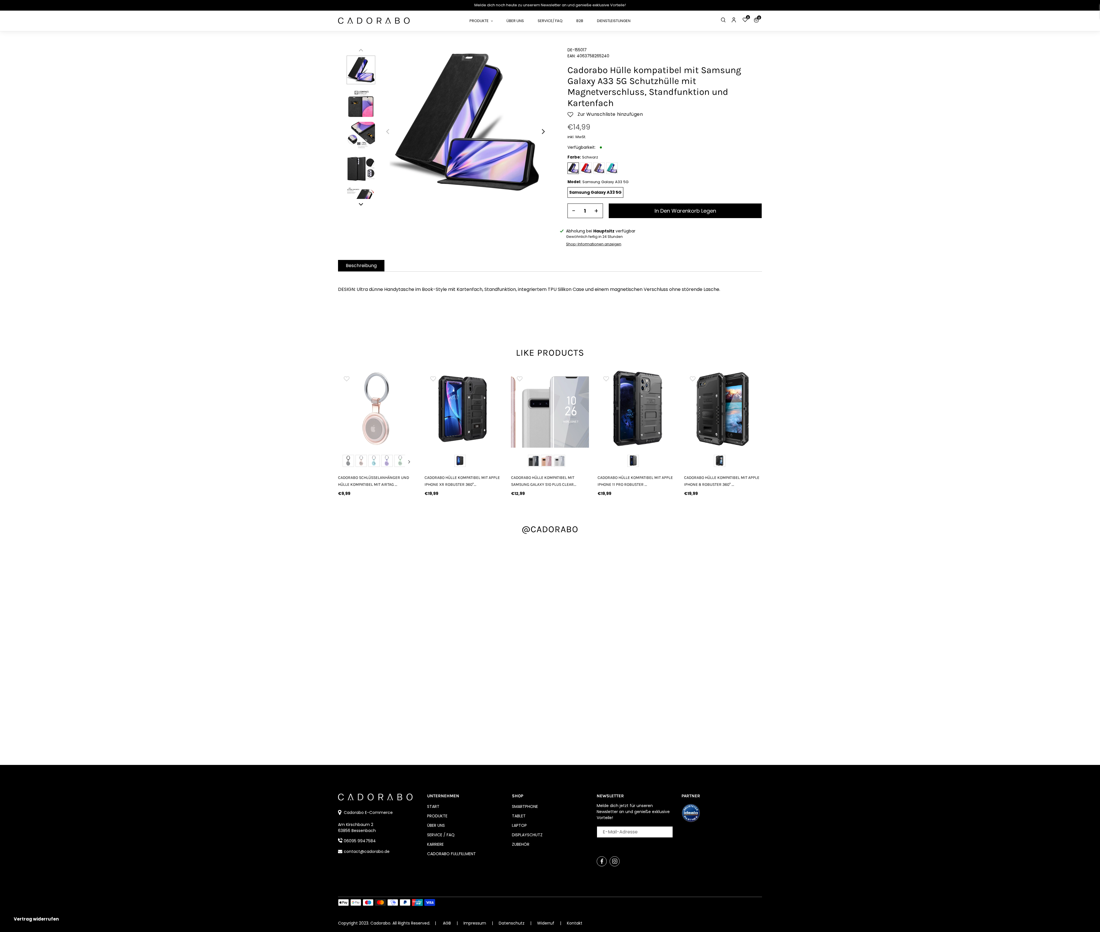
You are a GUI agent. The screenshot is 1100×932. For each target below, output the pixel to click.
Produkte (437, 816)
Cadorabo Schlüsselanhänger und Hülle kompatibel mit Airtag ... (373, 481)
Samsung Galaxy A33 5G (595, 192)
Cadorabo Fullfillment (451, 854)
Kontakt (574, 923)
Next (409, 462)
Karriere (435, 844)
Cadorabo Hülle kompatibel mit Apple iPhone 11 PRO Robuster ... (635, 481)
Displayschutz (527, 835)
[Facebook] (602, 861)
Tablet (519, 816)
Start (433, 806)
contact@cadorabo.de (367, 851)
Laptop (519, 825)
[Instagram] (615, 861)
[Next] (543, 131)
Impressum (475, 923)
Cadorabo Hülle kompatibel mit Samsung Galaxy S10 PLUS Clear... (543, 481)
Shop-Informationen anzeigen (593, 244)
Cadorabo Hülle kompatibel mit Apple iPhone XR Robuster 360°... (462, 481)
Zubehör (520, 844)
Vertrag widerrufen (36, 919)
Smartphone (525, 806)
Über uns (436, 825)
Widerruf (546, 923)
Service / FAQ (441, 835)
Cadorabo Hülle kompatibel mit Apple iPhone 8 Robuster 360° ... (721, 481)
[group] (377, 409)
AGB (447, 923)
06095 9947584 (360, 841)
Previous (345, 462)
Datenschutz (512, 923)
